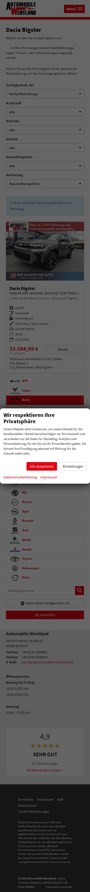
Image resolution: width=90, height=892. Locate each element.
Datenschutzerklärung (20, 477)
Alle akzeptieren (42, 466)
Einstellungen (73, 466)
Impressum (48, 477)
